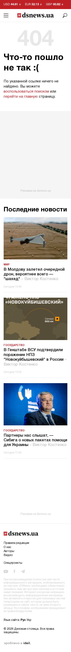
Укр (29, 620)
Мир (6, 265)
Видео (8, 555)
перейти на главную (21, 96)
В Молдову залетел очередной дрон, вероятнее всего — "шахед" (34, 274)
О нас (7, 547)
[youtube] (6, 571)
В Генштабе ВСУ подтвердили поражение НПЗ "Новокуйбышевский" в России (35, 357)
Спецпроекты (13, 563)
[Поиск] (65, 15)
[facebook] (14, 571)
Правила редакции (16, 543)
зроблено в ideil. (17, 643)
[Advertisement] (35, 151)
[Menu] (6, 15)
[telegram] (23, 571)
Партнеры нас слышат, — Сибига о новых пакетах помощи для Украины (35, 440)
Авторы (9, 551)
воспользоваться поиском (26, 91)
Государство (14, 345)
